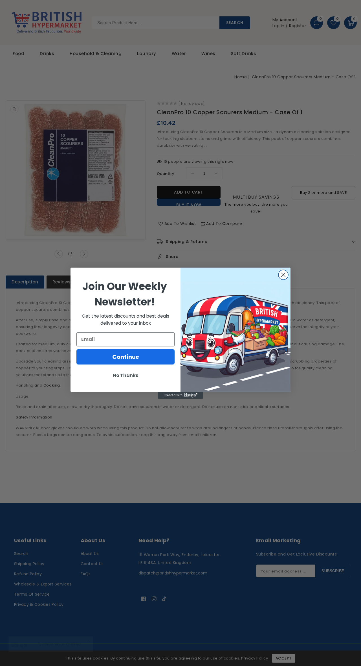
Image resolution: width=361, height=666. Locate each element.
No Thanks (125, 375)
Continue (125, 357)
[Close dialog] (283, 275)
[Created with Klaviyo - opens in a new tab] (180, 395)
